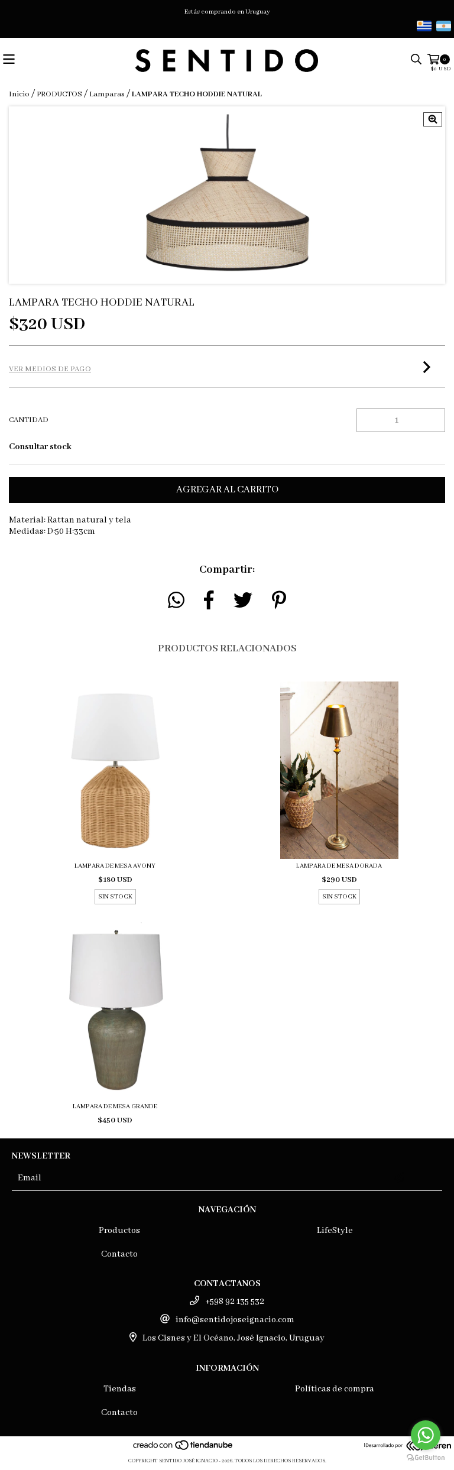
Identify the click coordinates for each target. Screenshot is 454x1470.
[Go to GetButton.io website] (426, 1458)
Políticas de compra (334, 1389)
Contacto (119, 1254)
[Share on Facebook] (209, 601)
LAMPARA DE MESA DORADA (339, 866)
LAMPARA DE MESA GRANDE (115, 1106)
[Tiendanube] (183, 1449)
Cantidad (28, 420)
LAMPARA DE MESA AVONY (114, 866)
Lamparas (107, 94)
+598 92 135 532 (234, 1301)
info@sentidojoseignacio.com (235, 1320)
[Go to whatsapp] (425, 1435)
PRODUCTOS (59, 94)
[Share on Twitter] (243, 601)
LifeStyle (335, 1230)
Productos (119, 1230)
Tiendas (119, 1389)
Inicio (19, 94)
